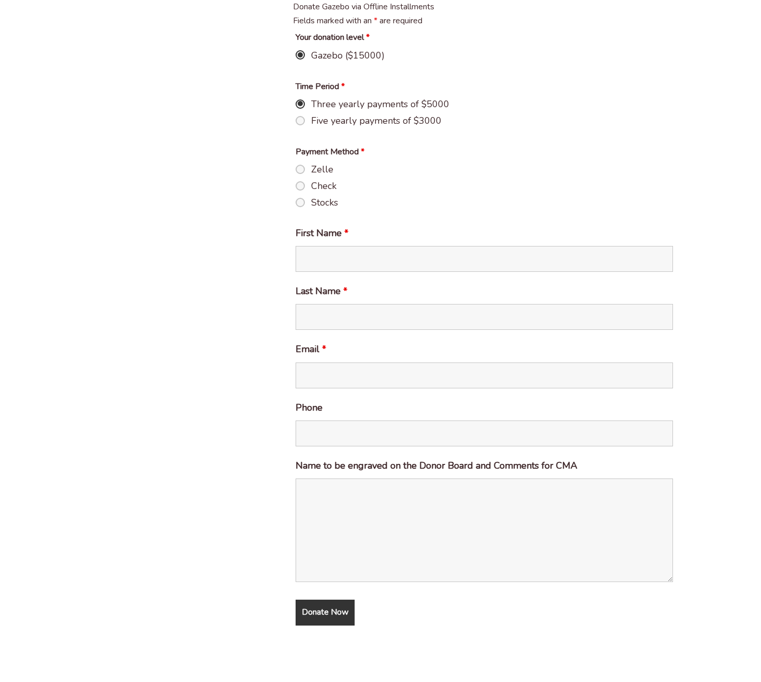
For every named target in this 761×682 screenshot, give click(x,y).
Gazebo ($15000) (348, 55)
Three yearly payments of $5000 (380, 104)
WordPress (102, 668)
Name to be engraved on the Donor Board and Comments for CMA (436, 465)
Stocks (324, 202)
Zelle (322, 169)
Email (311, 349)
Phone (309, 407)
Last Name (321, 291)
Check (323, 186)
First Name (322, 233)
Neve (17, 668)
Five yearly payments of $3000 (376, 120)
